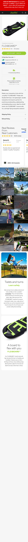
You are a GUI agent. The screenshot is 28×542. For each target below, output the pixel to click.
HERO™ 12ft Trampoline (14, 163)
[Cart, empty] (25, 12)
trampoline (8, 293)
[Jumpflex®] (14, 13)
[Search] (22, 13)
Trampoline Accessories (7, 43)
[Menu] (2, 12)
